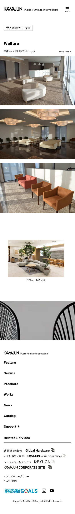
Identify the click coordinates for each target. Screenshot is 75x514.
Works (8, 394)
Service (10, 373)
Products (11, 384)
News (8, 405)
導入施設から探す (18, 28)
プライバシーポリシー (17, 476)
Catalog (10, 416)
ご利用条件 (12, 480)
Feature (10, 362)
